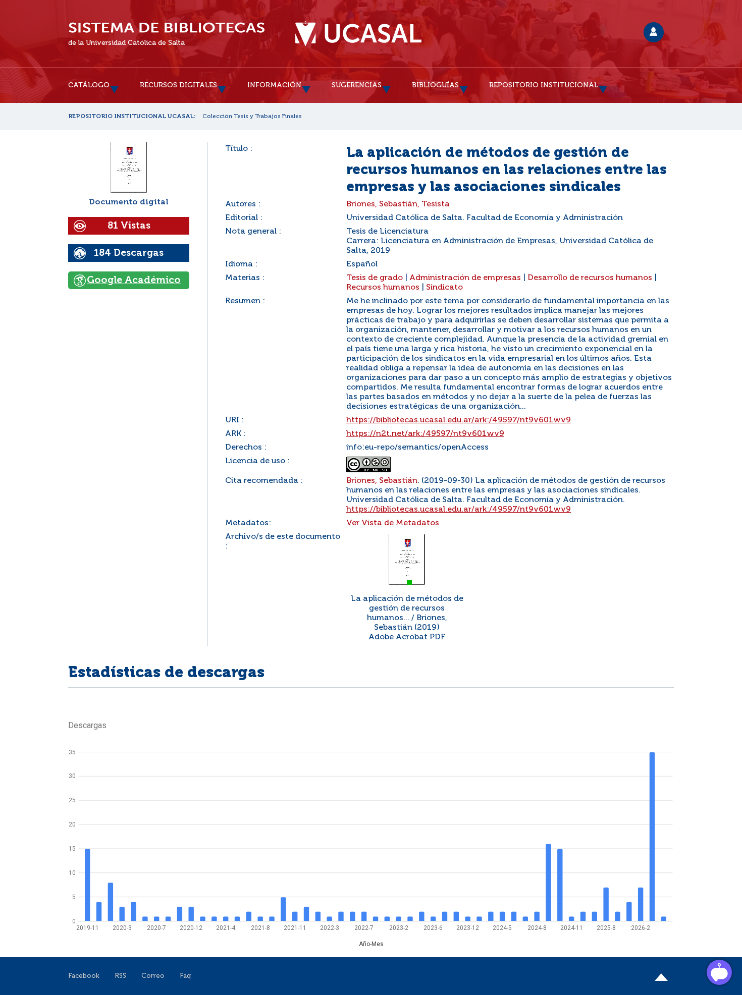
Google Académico (134, 280)
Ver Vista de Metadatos (392, 523)
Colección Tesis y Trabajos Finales (252, 117)
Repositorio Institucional (543, 85)
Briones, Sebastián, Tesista (398, 204)
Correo (153, 976)
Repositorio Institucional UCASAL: (132, 117)
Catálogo (89, 85)
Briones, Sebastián (381, 481)
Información (274, 85)
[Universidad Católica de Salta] (358, 34)
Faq (185, 976)
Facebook (83, 976)
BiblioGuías (435, 85)
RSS (120, 976)
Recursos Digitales (178, 85)
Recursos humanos (382, 288)
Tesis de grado (374, 278)
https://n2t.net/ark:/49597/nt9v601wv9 (425, 434)
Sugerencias (357, 85)
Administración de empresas (465, 278)
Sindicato (444, 288)
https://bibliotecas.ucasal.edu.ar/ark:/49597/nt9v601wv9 (458, 420)
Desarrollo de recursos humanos (589, 278)
